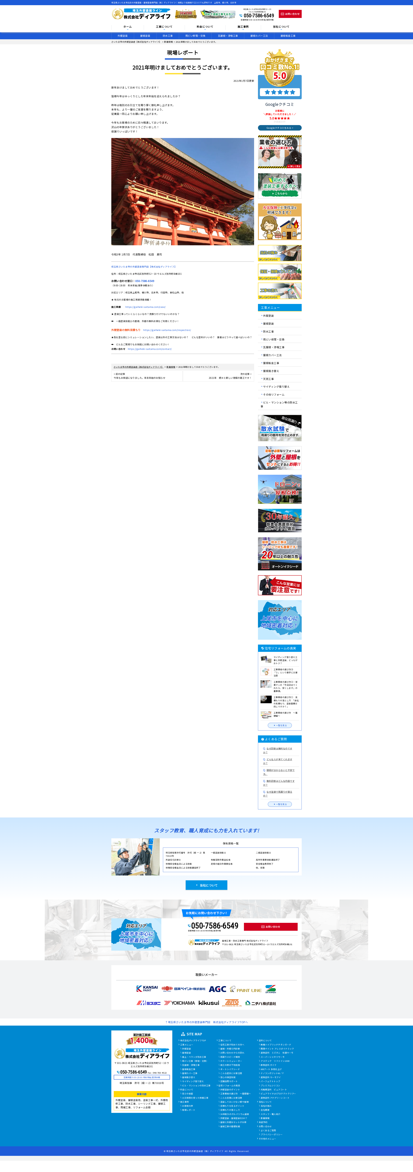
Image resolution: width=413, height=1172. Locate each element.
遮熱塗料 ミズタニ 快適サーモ (277, 1053)
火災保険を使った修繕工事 (195, 1098)
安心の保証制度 (228, 1077)
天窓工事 (268, 379)
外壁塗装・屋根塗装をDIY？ (234, 1118)
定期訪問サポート (229, 1081)
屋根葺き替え (271, 371)
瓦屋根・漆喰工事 (228, 35)
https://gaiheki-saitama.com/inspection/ (167, 330)
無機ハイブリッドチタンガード (276, 1045)
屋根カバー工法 (259, 35)
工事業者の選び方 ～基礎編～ (235, 1093)
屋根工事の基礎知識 (230, 1126)
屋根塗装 (145, 35)
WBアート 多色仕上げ (271, 1069)
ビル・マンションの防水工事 (196, 1085)
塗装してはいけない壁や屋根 (234, 1102)
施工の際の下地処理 (230, 1065)
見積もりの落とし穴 (230, 1110)
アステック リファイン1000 (275, 1061)
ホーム (127, 26)
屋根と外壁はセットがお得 (233, 1122)
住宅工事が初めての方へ (232, 1045)
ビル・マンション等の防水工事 (279, 404)
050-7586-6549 (259, 15)
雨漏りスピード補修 (230, 1057)
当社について (209, 885)
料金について (186, 1089)
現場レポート (188, 1110)
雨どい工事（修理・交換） (195, 1061)
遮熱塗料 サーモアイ (271, 1077)
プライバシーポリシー (271, 1134)
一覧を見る (281, 725)
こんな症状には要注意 (231, 1073)
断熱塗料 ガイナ (269, 1065)
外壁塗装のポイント (230, 1089)
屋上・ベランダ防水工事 (194, 1057)
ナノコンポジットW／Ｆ (272, 1073)
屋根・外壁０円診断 (230, 1049)
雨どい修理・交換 (195, 35)
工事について (224, 1040)
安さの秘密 (187, 1093)
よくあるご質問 (268, 1130)
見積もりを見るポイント (232, 1106)
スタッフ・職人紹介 (270, 1114)
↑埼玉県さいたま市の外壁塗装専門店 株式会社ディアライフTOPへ (206, 1022)
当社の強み (266, 1106)
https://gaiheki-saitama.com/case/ (145, 306)
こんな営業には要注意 (231, 1098)
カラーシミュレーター (231, 1061)
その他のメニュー (267, 1139)
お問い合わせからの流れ (232, 1053)
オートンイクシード (230, 1069)
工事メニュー (186, 1045)
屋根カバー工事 (189, 1073)
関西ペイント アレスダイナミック (277, 1049)
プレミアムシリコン (270, 1085)
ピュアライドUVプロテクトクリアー (278, 1093)
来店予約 (263, 1122)
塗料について (265, 1040)
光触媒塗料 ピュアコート (274, 1089)
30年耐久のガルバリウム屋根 (234, 1114)
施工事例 (184, 1102)
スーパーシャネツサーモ (273, 1057)
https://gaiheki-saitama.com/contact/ (150, 348)
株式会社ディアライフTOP (193, 1040)
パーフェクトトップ (270, 1081)
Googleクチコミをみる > (280, 127)
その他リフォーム (273, 394)
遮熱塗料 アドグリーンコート (275, 1098)
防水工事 (168, 35)
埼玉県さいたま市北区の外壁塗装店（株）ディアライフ (194, 1151)
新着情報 (265, 1118)
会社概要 (265, 1110)
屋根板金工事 (288, 35)
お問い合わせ (265, 1126)
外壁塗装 (123, 35)
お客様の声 (187, 1106)
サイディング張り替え (276, 386)
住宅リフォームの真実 (229, 1085)
